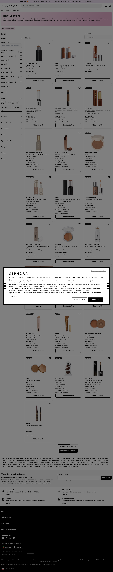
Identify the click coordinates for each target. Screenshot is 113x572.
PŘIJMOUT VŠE (95, 299)
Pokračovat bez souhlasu (98, 271)
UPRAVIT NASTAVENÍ (79, 299)
